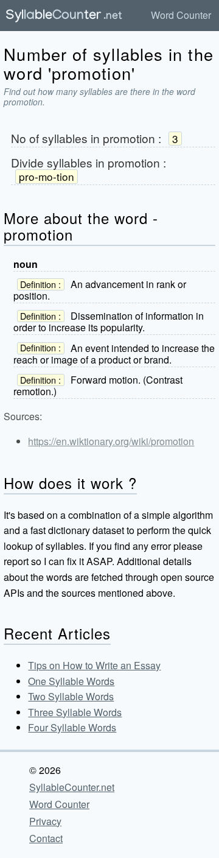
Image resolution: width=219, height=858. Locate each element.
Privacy (45, 821)
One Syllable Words (71, 681)
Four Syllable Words (72, 727)
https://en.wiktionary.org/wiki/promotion (111, 441)
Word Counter (181, 15)
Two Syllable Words (71, 696)
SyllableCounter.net (71, 787)
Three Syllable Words (75, 712)
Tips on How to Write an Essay (94, 665)
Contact (46, 838)
